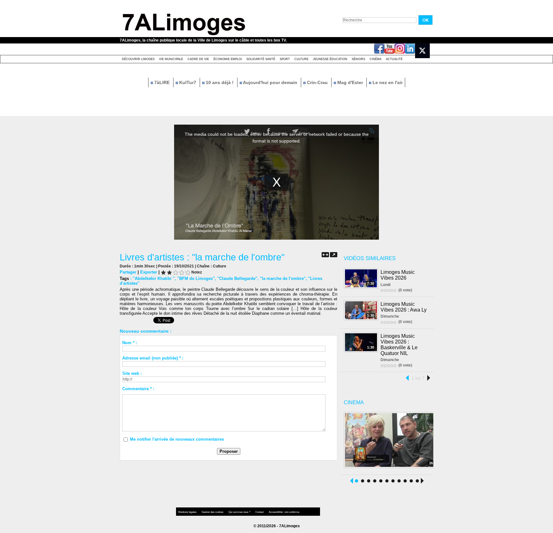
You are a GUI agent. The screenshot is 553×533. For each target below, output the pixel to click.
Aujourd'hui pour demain (270, 82)
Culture (301, 59)
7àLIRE (162, 82)
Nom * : (129, 342)
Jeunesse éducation (330, 59)
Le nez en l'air (387, 82)
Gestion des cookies (213, 512)
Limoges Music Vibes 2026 (398, 275)
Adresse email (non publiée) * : (152, 358)
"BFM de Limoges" (196, 278)
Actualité (394, 59)
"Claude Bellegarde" (237, 278)
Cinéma (375, 59)
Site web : (132, 373)
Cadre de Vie (198, 59)
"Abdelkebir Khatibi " (154, 278)
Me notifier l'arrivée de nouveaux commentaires (177, 439)
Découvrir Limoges (138, 59)
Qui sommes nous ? (239, 512)
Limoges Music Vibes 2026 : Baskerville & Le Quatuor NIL (399, 344)
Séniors (358, 59)
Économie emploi (227, 59)
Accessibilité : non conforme (284, 512)
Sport (285, 59)
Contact (259, 512)
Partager (128, 272)
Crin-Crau (317, 82)
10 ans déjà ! (219, 82)
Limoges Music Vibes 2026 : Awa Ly (404, 307)
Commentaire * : (138, 388)
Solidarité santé (260, 59)
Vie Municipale (171, 59)
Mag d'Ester (350, 82)
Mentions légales (187, 512)
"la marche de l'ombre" (283, 278)
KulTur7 (187, 82)
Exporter (148, 272)
